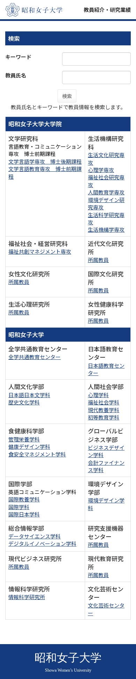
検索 (67, 95)
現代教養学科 (103, 409)
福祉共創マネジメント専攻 (39, 251)
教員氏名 (15, 75)
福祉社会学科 (103, 402)
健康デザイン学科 (29, 446)
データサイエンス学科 (34, 536)
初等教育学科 (103, 417)
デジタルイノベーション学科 (42, 543)
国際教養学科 (24, 499)
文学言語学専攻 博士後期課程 (45, 161)
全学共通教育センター (34, 356)
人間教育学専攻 (106, 192)
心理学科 (98, 394)
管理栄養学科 (24, 439)
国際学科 (18, 506)
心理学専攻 (101, 169)
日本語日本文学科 (29, 394)
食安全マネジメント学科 (37, 454)
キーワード (18, 56)
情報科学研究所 (26, 596)
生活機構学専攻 (106, 229)
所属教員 (98, 259)
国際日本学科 (24, 514)
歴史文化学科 (24, 402)
